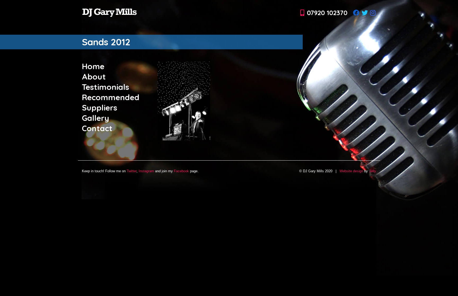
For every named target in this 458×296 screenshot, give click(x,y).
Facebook (181, 171)
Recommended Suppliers (110, 102)
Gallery (95, 118)
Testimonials (105, 87)
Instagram (146, 171)
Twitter (131, 171)
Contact (97, 128)
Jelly (372, 171)
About (94, 77)
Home (93, 66)
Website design (351, 171)
